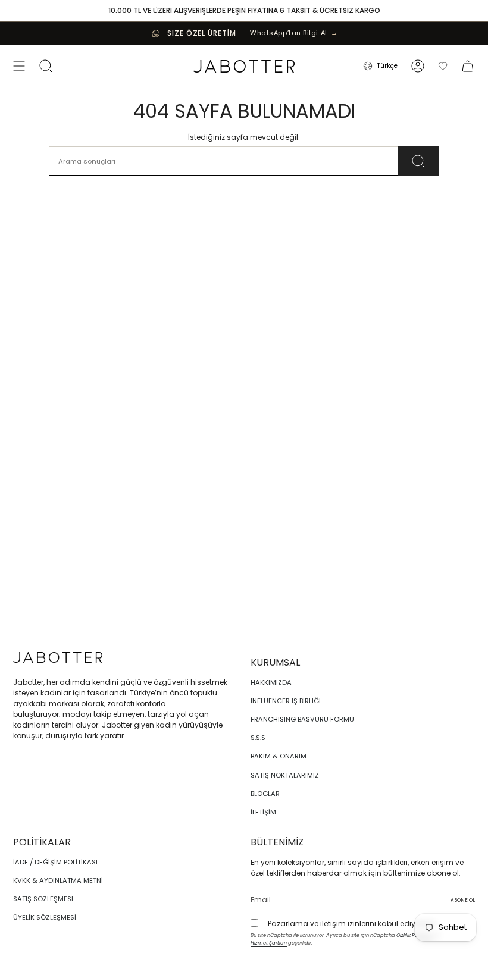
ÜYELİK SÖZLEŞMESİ (44, 917)
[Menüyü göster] (19, 66)
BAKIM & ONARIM (278, 756)
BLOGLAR (265, 793)
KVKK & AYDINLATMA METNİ (58, 880)
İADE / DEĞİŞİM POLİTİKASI (55, 862)
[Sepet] (467, 66)
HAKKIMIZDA (271, 682)
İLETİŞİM (263, 812)
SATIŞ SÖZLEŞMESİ (43, 899)
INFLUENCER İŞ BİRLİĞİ (286, 701)
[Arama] (418, 161)
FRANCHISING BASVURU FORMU (302, 719)
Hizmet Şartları (269, 942)
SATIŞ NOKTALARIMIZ (285, 775)
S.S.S (258, 737)
